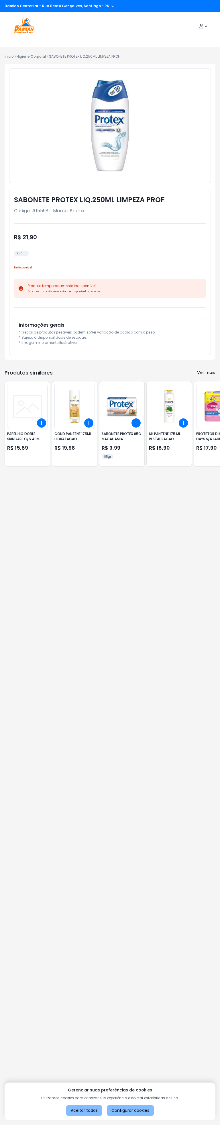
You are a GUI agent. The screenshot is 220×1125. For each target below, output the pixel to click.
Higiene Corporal (31, 56)
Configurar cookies (130, 1110)
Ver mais (206, 372)
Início (9, 56)
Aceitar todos (84, 1110)
